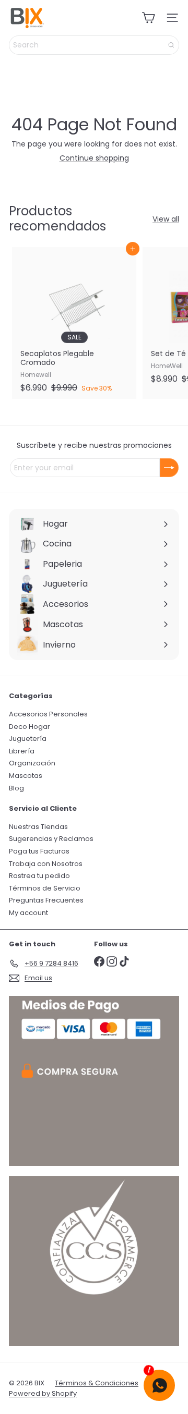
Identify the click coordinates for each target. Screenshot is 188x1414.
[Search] (171, 45)
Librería (21, 751)
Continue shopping (94, 158)
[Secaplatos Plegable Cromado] (74, 323)
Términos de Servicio (44, 888)
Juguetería (27, 738)
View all (165, 219)
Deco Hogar (29, 727)
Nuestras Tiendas (38, 827)
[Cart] (148, 18)
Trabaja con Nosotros (46, 864)
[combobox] (94, 45)
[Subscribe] (169, 467)
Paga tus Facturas (39, 851)
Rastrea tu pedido (39, 876)
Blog (16, 788)
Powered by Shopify (43, 1393)
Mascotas (25, 776)
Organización (32, 763)
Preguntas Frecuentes (46, 900)
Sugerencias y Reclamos (51, 839)
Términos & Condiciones (96, 1383)
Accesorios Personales (48, 714)
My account (28, 913)
